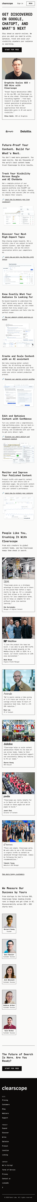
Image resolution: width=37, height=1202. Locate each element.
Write (4, 1137)
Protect (5, 1146)
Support (5, 1118)
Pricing (5, 1100)
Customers (6, 1104)
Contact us (6, 1178)
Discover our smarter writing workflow (20, 379)
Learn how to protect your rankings (19, 493)
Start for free (12, 50)
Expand (4, 1128)
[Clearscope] (7, 3)
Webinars (5, 1113)
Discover (5, 1132)
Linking (5, 1155)
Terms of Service (8, 1170)
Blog (3, 1109)
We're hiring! (7, 1165)
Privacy (5, 1174)
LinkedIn (5, 1183)
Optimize (5, 1141)
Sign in (20, 3)
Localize (5, 1150)
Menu (30, 3)
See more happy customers (13, 874)
